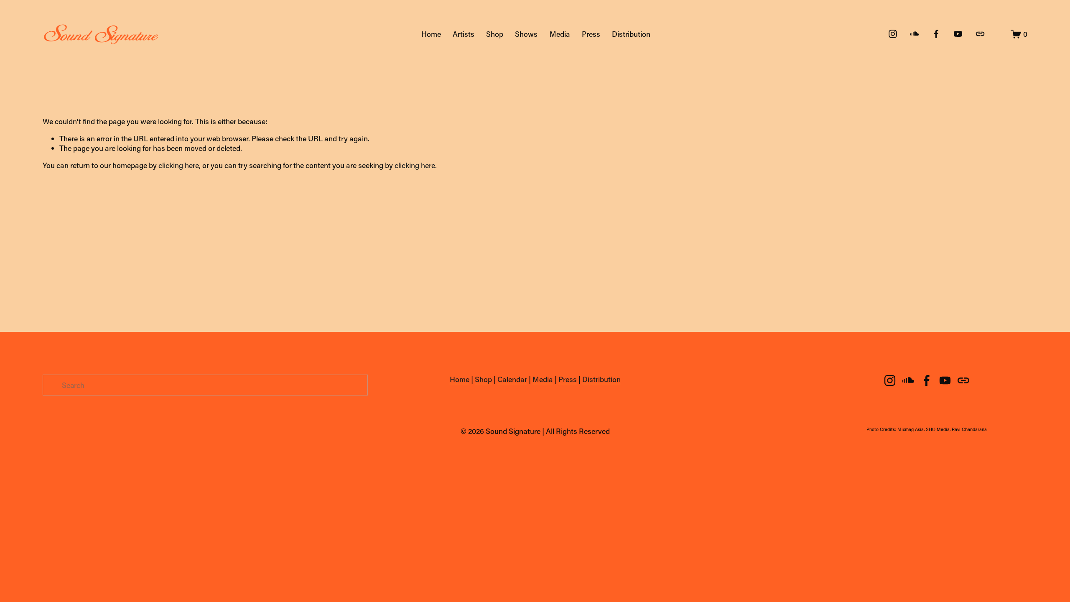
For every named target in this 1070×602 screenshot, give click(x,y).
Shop (494, 34)
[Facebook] (936, 34)
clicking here (178, 165)
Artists (463, 34)
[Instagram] (893, 34)
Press (591, 34)
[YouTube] (958, 34)
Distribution (631, 34)
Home (431, 34)
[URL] (980, 34)
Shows (526, 34)
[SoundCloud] (915, 34)
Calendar (512, 379)
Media (560, 34)
